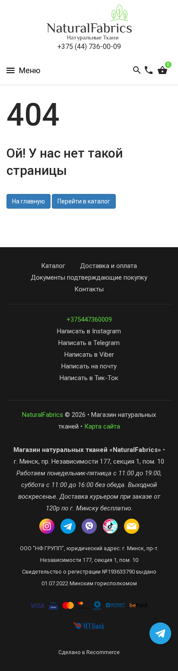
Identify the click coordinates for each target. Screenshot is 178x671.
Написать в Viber (89, 354)
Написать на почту (89, 366)
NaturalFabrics (42, 415)
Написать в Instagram (89, 331)
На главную (28, 201)
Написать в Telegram (89, 343)
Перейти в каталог (83, 201)
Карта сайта (102, 426)
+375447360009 (89, 319)
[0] (162, 71)
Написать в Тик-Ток (89, 378)
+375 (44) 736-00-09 (89, 46)
